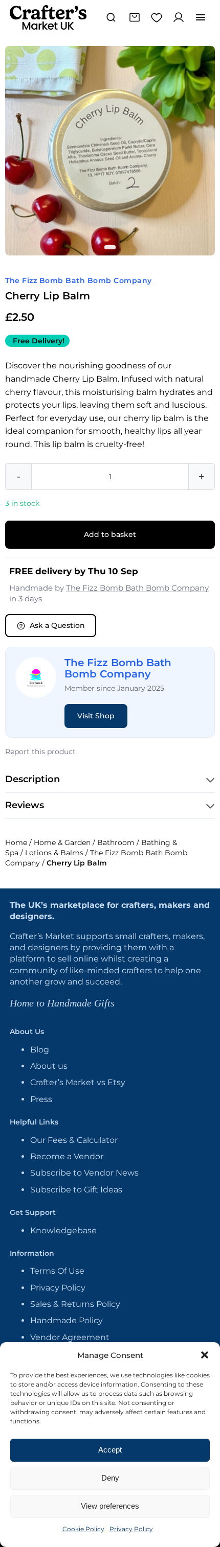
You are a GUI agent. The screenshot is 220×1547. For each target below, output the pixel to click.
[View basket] (134, 17)
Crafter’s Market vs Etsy (77, 1082)
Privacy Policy (131, 1529)
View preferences (110, 1506)
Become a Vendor (66, 1156)
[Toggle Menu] (200, 17)
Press (41, 1099)
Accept (110, 1449)
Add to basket (110, 534)
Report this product (40, 751)
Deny (110, 1477)
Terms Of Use (57, 1271)
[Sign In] (178, 17)
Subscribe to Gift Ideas (76, 1189)
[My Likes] (156, 17)
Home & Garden (62, 842)
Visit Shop (96, 715)
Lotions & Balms (54, 852)
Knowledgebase (63, 1230)
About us (49, 1066)
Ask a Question (57, 625)
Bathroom (116, 842)
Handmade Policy (66, 1320)
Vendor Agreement (69, 1337)
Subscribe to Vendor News (84, 1173)
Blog (39, 1049)
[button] (205, 1355)
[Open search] (111, 17)
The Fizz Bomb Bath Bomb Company (78, 280)
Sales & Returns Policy (75, 1304)
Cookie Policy (83, 1529)
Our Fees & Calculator (74, 1140)
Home (16, 842)
